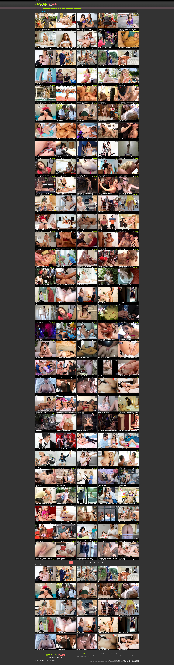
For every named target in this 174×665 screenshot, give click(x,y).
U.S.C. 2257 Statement (134, 660)
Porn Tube (44, 0)
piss (56, 8)
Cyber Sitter (136, 661)
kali (51, 8)
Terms (110, 660)
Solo (78, 8)
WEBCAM (49, 8)
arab (80, 8)
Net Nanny (131, 661)
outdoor (45, 8)
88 (94, 562)
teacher (68, 8)
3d (66, 8)
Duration (134, 11)
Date (127, 11)
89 (98, 562)
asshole (54, 8)
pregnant (59, 8)
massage (63, 8)
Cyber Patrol (126, 661)
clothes (71, 8)
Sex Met (46, 3)
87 (90, 562)
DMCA (124, 660)
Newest (78, 4)
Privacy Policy (117, 660)
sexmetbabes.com (42, 660)
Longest (101, 4)
